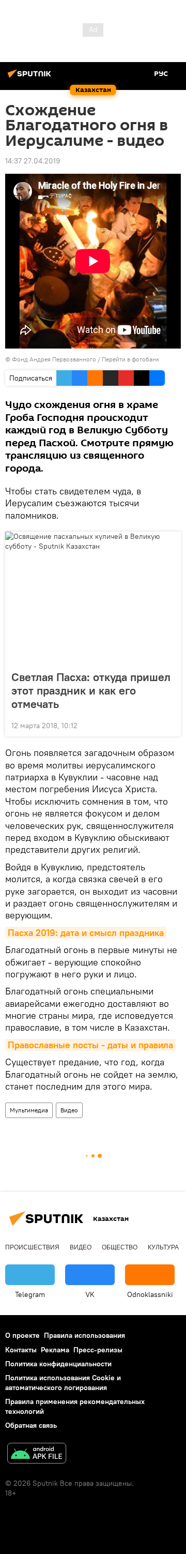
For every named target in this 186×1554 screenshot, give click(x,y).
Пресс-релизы (97, 1349)
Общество (119, 1247)
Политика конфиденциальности (58, 1363)
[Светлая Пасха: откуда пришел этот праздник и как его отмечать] (93, 598)
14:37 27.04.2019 (32, 160)
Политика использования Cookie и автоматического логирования (63, 1382)
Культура (163, 1247)
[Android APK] (37, 1454)
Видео (69, 1110)
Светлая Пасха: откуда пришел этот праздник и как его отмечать (91, 690)
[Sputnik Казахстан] (31, 77)
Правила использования (84, 1335)
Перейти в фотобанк (130, 359)
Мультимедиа (29, 1110)
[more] (169, 724)
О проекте (22, 1335)
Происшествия (32, 1247)
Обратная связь (31, 1425)
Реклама (55, 1349)
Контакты (21, 1349)
